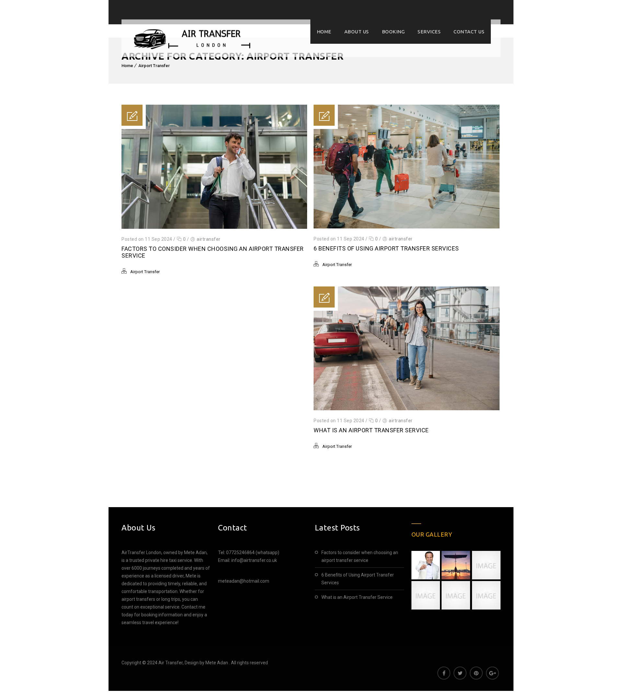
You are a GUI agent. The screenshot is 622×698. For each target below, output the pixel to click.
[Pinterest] (476, 673)
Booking (393, 31)
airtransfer (209, 239)
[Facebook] (443, 673)
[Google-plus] (492, 673)
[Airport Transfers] (192, 38)
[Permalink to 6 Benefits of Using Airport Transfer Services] (406, 226)
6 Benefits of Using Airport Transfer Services (386, 248)
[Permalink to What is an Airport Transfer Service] (406, 408)
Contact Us (469, 31)
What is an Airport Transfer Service (371, 430)
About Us (356, 31)
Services (429, 31)
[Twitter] (460, 673)
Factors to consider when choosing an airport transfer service (359, 556)
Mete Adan (217, 662)
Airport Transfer (154, 65)
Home (324, 31)
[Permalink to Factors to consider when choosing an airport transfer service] (214, 227)
